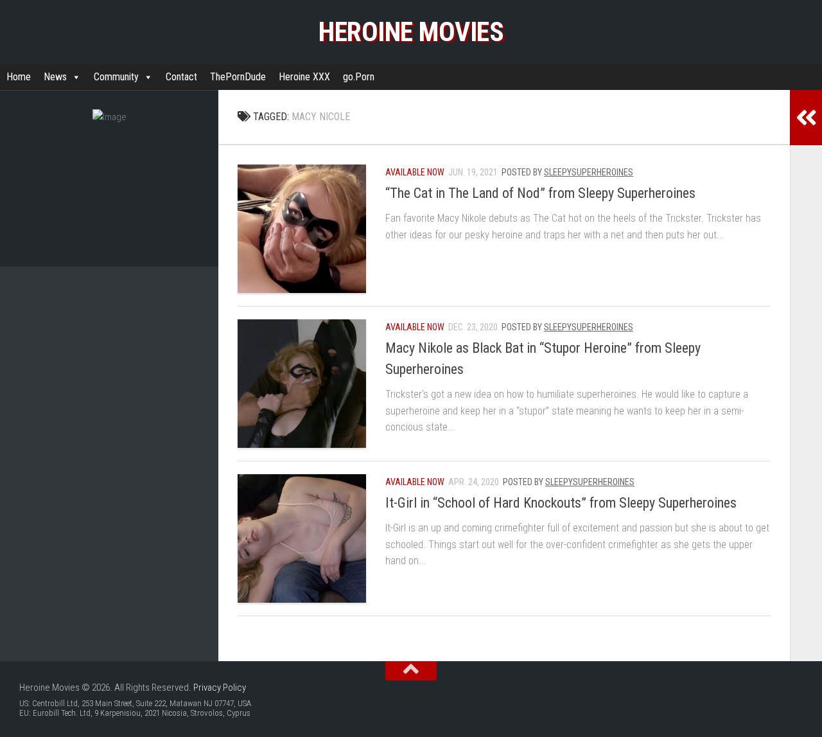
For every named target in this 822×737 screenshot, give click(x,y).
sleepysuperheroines (588, 172)
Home (18, 77)
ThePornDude (238, 77)
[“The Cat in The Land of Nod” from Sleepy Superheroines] (302, 228)
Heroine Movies (411, 32)
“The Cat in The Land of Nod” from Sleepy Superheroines (540, 193)
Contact (181, 77)
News (55, 77)
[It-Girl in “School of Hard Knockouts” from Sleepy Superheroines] (302, 538)
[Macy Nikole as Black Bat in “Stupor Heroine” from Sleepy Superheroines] (302, 383)
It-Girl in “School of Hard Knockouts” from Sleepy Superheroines (561, 503)
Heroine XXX (304, 77)
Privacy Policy (219, 687)
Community (116, 77)
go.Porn (358, 77)
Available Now (414, 172)
